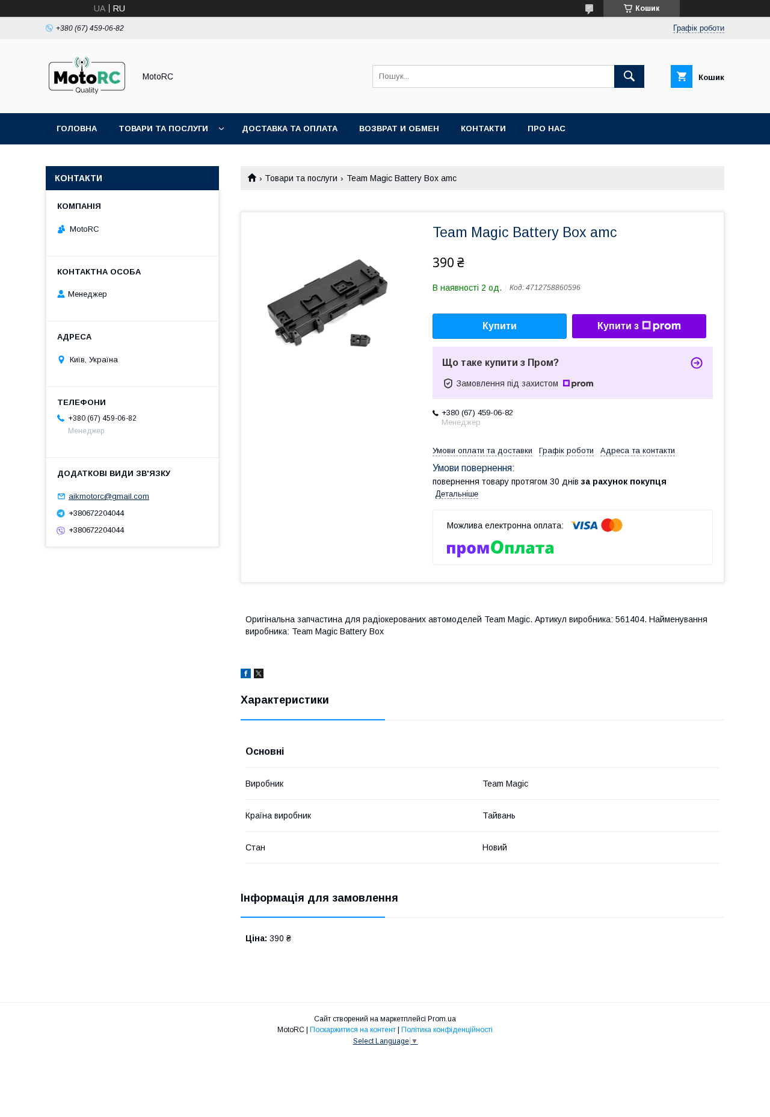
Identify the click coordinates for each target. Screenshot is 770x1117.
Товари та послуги (163, 128)
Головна (77, 128)
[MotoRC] (87, 97)
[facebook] (246, 675)
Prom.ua (442, 1019)
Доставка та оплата (289, 128)
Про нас (546, 128)
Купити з (618, 326)
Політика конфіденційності (447, 1030)
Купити (499, 326)
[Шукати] (629, 76)
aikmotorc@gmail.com (109, 496)
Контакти (483, 128)
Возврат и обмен (399, 128)
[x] (258, 675)
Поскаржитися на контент (353, 1030)
